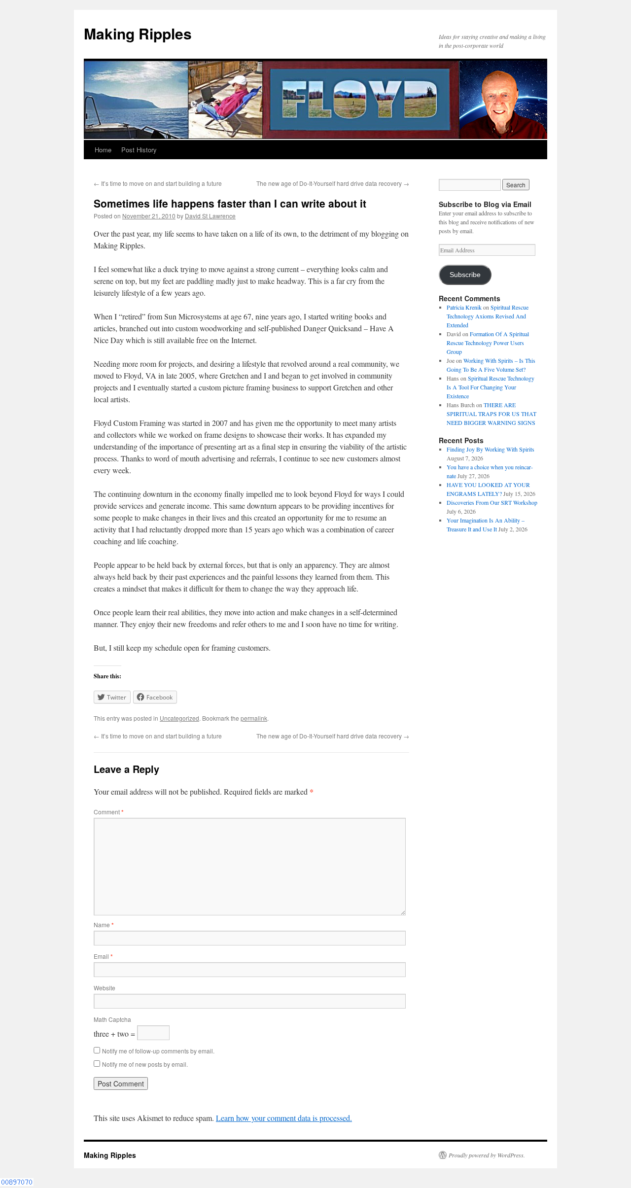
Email (103, 956)
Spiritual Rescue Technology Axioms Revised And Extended (487, 316)
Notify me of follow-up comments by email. (158, 1051)
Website (104, 987)
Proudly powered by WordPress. (487, 1155)
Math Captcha (112, 1019)
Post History (139, 149)
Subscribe (465, 275)
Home (103, 149)
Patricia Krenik (464, 307)
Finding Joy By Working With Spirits (490, 449)
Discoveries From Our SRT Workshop (492, 502)
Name (104, 924)
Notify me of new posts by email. (145, 1064)
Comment (109, 811)
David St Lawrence (210, 215)
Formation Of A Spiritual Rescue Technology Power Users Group (488, 342)
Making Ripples (138, 33)
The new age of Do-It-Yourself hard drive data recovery (332, 183)
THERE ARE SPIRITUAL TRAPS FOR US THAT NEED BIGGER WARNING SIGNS (491, 413)
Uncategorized (179, 718)
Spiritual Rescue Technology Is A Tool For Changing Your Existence (490, 387)
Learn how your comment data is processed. (284, 1118)
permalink (254, 718)
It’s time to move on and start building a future (158, 183)
